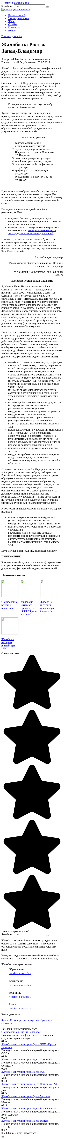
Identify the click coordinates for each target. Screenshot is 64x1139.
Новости (13, 30)
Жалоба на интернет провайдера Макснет (25, 1096)
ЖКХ (11, 21)
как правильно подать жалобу (36, 233)
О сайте (12, 24)
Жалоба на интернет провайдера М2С (23, 1071)
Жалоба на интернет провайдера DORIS (24, 1120)
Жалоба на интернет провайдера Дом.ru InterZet (29, 1084)
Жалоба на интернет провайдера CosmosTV (26, 1059)
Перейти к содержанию (15, 2)
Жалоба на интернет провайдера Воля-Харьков (28, 1108)
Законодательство (18, 18)
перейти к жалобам (20, 973)
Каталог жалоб (16, 15)
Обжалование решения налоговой (21, 1032)
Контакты (14, 27)
